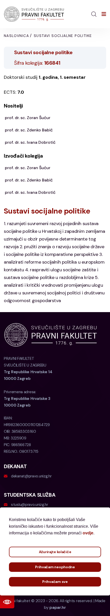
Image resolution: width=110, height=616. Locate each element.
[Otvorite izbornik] (104, 14)
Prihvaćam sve (55, 581)
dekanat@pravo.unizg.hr (31, 476)
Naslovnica (16, 35)
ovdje (88, 533)
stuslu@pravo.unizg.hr (29, 504)
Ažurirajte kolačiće (55, 552)
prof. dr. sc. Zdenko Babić (29, 130)
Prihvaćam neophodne (55, 567)
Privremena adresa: (27, 398)
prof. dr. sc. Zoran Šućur (27, 117)
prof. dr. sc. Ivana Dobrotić (30, 142)
